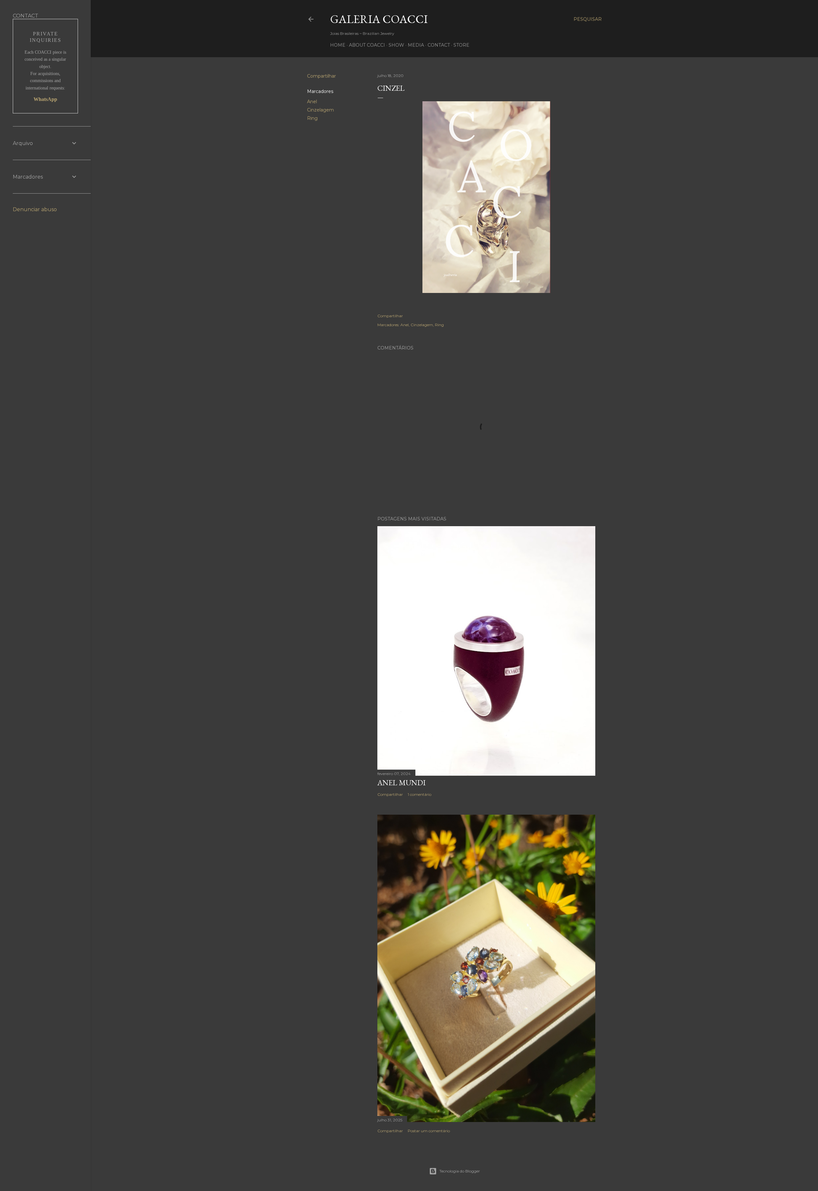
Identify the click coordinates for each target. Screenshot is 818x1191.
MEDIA (416, 45)
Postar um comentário (429, 1130)
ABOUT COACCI (367, 45)
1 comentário (419, 794)
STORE (461, 45)
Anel (312, 101)
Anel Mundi (401, 783)
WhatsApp (45, 99)
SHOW (396, 45)
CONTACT (439, 45)
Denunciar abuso (35, 209)
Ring (312, 118)
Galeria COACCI (379, 19)
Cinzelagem (320, 110)
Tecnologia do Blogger (459, 1171)
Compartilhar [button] (321, 76)
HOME (337, 45)
